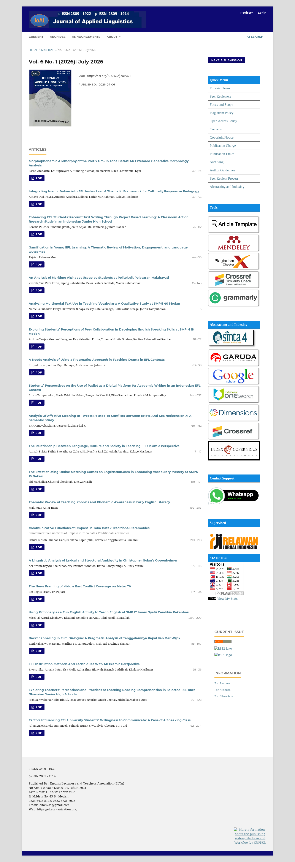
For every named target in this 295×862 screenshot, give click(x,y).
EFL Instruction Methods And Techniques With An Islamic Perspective (84, 664)
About (112, 36)
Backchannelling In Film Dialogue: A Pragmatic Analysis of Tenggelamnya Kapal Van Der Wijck (104, 638)
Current (36, 36)
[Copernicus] (234, 459)
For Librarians (223, 696)
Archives (57, 36)
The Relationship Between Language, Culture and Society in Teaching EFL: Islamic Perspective (104, 446)
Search (256, 36)
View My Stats (227, 598)
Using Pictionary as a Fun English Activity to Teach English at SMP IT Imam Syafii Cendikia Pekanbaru (109, 612)
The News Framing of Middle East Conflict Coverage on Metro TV (80, 586)
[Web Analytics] (212, 598)
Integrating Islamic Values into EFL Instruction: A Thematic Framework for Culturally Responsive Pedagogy (114, 191)
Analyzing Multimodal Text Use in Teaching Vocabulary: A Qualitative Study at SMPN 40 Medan (104, 303)
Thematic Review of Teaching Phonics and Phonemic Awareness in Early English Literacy (99, 502)
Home (33, 50)
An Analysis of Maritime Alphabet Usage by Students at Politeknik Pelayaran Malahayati (99, 278)
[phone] (234, 504)
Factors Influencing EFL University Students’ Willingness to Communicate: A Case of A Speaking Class (109, 720)
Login (262, 12)
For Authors (222, 690)
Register (246, 12)
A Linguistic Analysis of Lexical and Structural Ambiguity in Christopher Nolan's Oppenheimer (103, 560)
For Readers (222, 683)
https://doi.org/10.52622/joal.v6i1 (109, 76)
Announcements (86, 36)
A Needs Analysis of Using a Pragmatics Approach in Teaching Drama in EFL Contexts (97, 360)
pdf (38, 178)
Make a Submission (226, 60)
